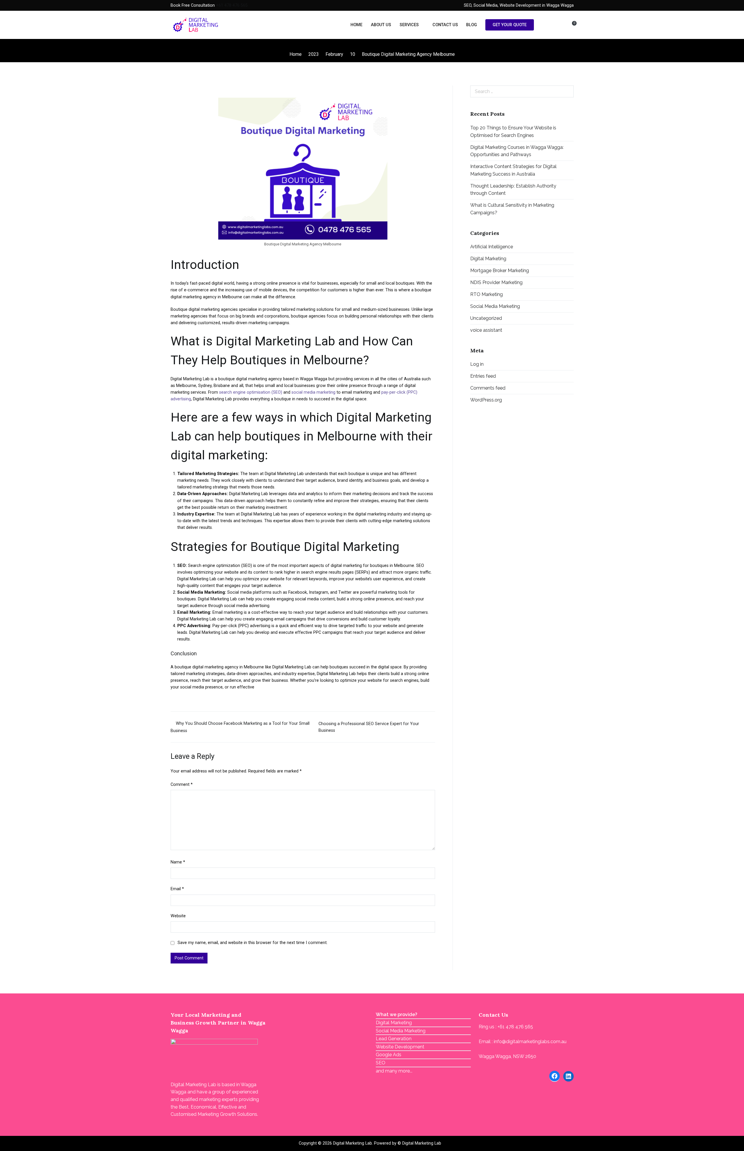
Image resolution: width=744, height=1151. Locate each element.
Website (178, 915)
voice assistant (486, 330)
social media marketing (313, 392)
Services (409, 24)
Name (178, 862)
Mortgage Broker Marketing (499, 270)
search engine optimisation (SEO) (250, 392)
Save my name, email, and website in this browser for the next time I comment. (253, 942)
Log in (477, 364)
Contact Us (445, 24)
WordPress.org (486, 400)
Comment (182, 784)
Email (177, 888)
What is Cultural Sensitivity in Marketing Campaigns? (512, 208)
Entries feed (483, 376)
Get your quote (510, 24)
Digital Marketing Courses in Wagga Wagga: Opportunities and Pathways (517, 151)
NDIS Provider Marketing (496, 282)
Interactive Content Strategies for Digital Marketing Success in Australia (513, 170)
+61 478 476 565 (232, 5)
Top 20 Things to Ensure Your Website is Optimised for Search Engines (513, 131)
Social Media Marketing (495, 306)
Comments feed (487, 388)
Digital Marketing (488, 258)
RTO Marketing (486, 294)
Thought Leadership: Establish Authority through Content (513, 189)
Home (356, 24)
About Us (381, 24)
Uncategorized (486, 318)
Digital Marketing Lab (352, 1143)
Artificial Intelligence (491, 246)
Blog (471, 24)
